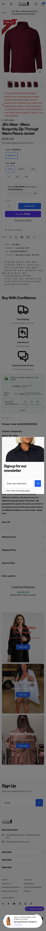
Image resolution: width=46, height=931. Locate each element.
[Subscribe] (38, 483)
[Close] (41, 439)
